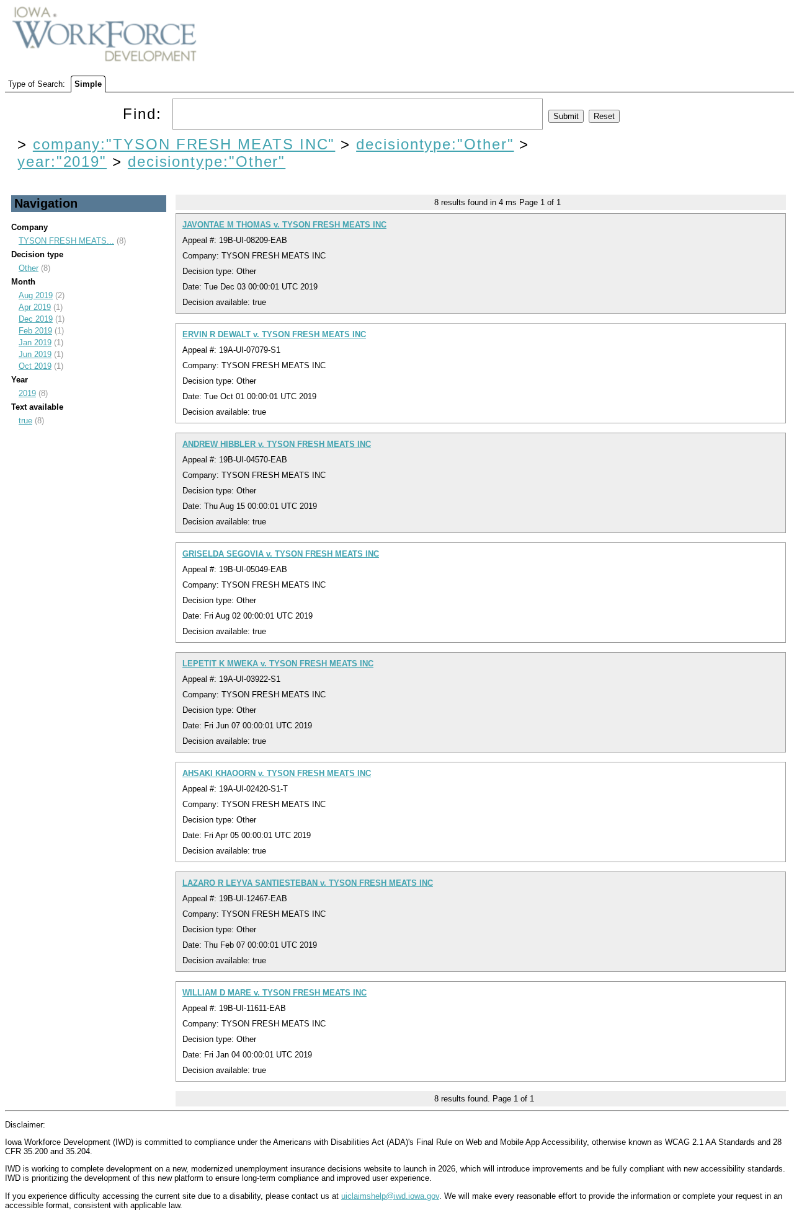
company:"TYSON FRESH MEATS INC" (184, 144)
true (25, 420)
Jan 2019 (35, 342)
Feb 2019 (35, 330)
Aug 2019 (36, 295)
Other (28, 268)
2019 (27, 393)
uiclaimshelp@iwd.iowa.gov (390, 1196)
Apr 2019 (35, 307)
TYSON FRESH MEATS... (66, 240)
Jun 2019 (35, 354)
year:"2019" (62, 161)
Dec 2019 (36, 319)
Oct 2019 (35, 366)
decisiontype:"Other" (435, 144)
